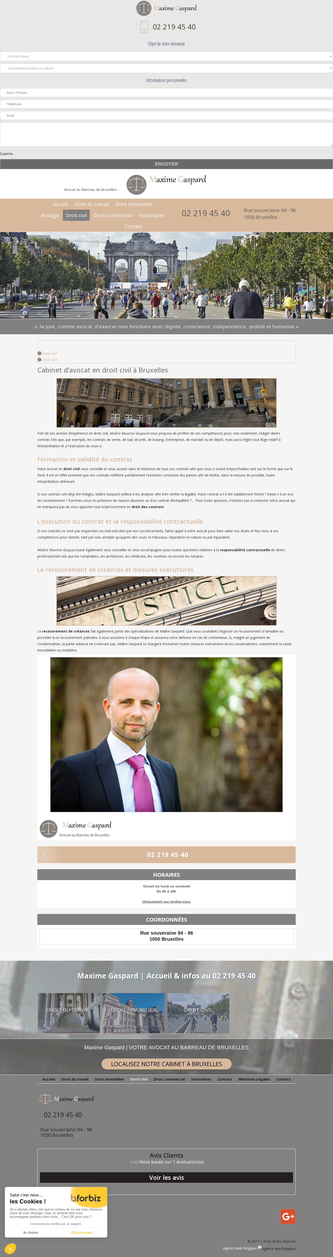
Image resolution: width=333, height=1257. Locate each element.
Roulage (50, 215)
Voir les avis (166, 1177)
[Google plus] (288, 1223)
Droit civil (76, 215)
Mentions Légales (254, 1079)
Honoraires (151, 215)
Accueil (60, 204)
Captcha (6, 154)
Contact (133, 226)
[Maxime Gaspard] (166, 9)
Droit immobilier (134, 204)
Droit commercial (113, 215)
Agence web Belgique (240, 1248)
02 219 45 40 (174, 27)
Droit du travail (92, 204)
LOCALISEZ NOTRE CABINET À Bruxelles (166, 1064)
